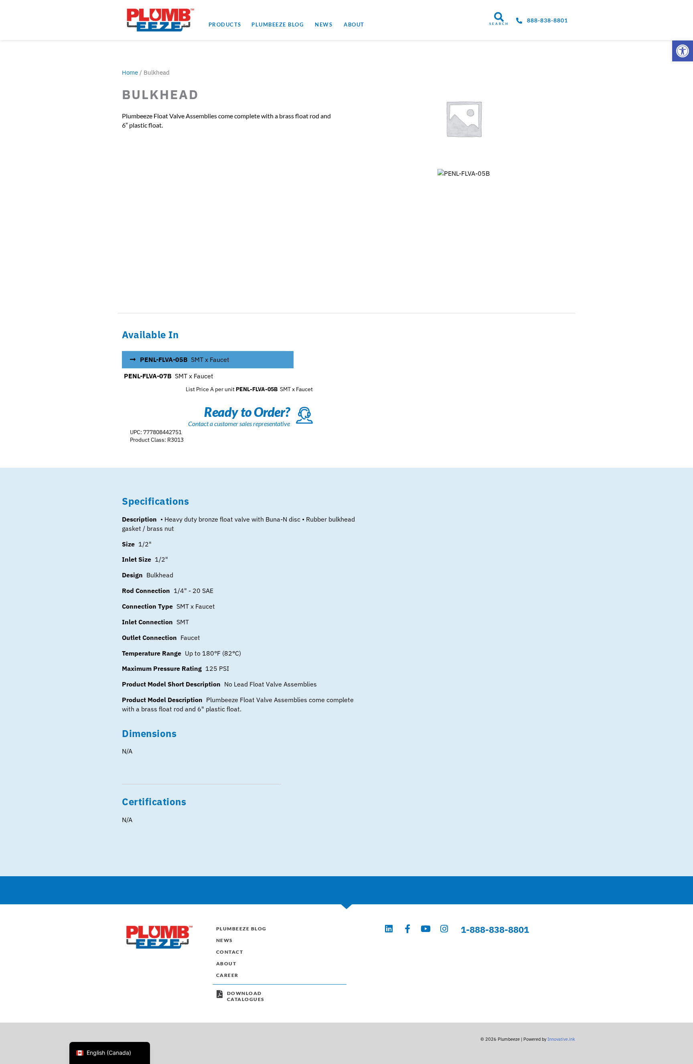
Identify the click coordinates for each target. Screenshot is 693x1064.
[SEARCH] (499, 17)
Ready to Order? (247, 412)
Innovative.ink (561, 1039)
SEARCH (499, 24)
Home (130, 72)
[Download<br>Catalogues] (220, 994)
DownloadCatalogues (246, 996)
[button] (682, 51)
